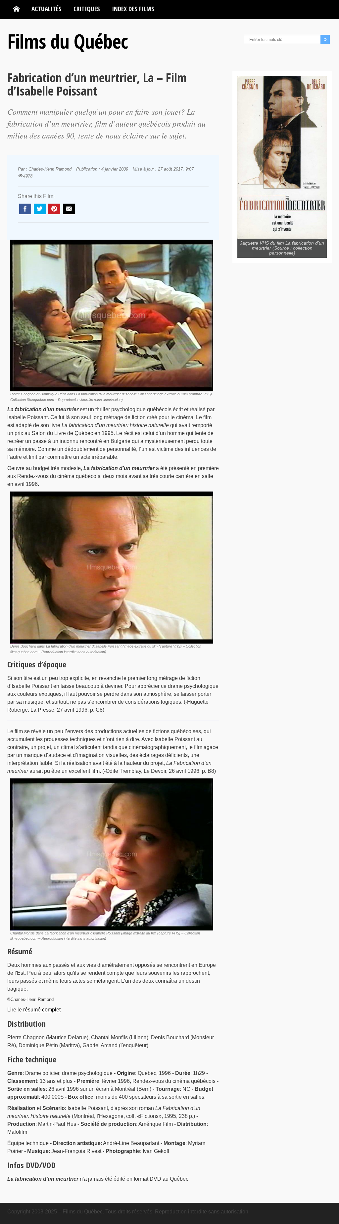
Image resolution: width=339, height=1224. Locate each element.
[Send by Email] (69, 209)
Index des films (133, 8)
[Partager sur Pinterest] (54, 209)
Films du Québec (67, 41)
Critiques (86, 8)
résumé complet (42, 1009)
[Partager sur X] (40, 209)
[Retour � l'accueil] (16, 9)
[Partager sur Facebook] (25, 209)
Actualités (46, 8)
